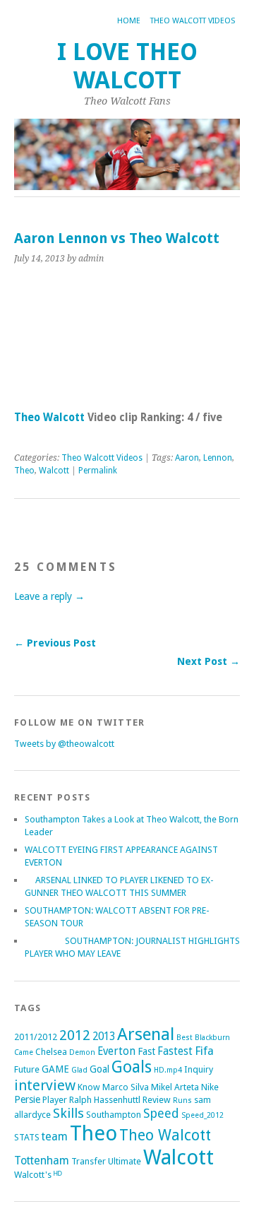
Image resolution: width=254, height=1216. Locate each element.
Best (184, 1037)
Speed (161, 1113)
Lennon (217, 458)
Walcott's (33, 1174)
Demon (82, 1052)
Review (157, 1099)
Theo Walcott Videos (192, 20)
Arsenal (145, 1034)
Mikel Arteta (175, 1087)
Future (27, 1069)
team (55, 1136)
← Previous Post (55, 643)
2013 (103, 1036)
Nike (210, 1087)
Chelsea (51, 1051)
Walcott (54, 471)
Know (89, 1087)
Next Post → (208, 661)
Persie (27, 1099)
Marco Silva (125, 1087)
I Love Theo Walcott (127, 66)
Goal (99, 1069)
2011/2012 (35, 1037)
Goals (131, 1067)
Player (54, 1099)
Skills (68, 1113)
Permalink (97, 471)
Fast (146, 1051)
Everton (116, 1051)
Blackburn (212, 1037)
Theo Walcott (49, 417)
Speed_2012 (202, 1115)
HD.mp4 (168, 1070)
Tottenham (41, 1160)
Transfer (88, 1161)
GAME (55, 1069)
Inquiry (198, 1069)
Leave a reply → (49, 596)
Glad (79, 1070)
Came (23, 1052)
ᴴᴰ (58, 1174)
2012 (74, 1035)
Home (128, 20)
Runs (182, 1100)
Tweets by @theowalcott (64, 743)
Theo (24, 471)
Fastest (175, 1051)
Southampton (113, 1114)
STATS (27, 1137)
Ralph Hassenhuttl (104, 1099)
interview (44, 1085)
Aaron (187, 458)
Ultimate (124, 1161)
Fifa (204, 1051)
